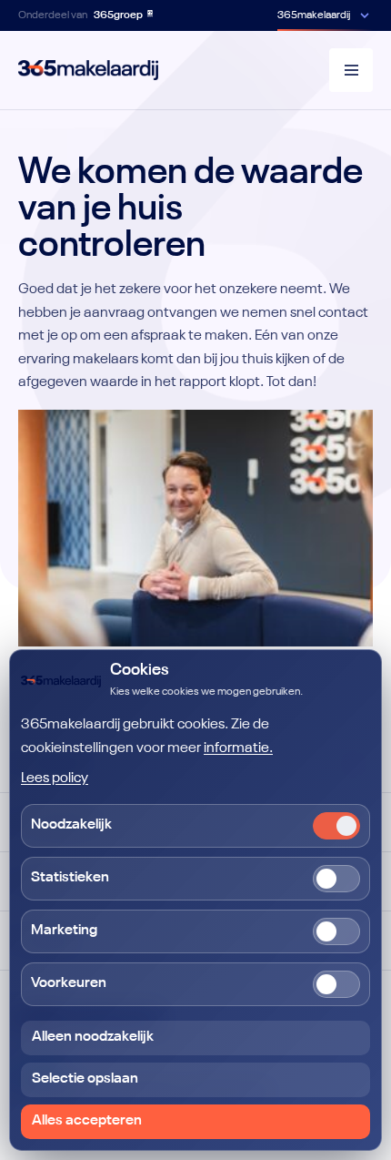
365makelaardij (313, 15)
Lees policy (54, 778)
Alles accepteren (87, 1121)
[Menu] (351, 70)
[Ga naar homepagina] (88, 70)
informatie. (238, 748)
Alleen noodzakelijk (93, 1037)
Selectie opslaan (85, 1079)
